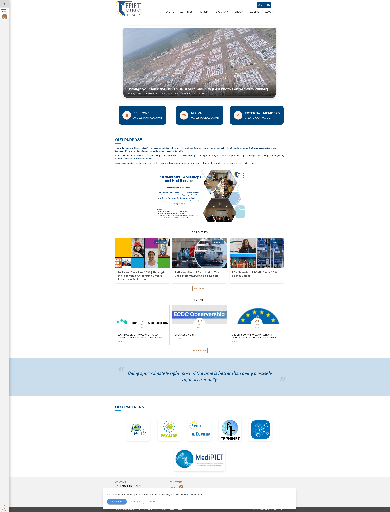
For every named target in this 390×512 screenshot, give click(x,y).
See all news (200, 288)
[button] (4, 508)
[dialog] (199, 498)
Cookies (179, 509)
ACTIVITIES (186, 12)
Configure (136, 501)
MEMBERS (204, 12)
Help (172, 509)
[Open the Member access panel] (4, 4)
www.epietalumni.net (132, 509)
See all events (199, 350)
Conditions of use (161, 509)
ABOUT (269, 12)
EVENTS (170, 12)
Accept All (117, 501)
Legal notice (147, 509)
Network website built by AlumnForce (269, 509)
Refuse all (153, 501)
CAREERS (254, 12)
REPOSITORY (222, 12)
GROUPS (239, 12)
